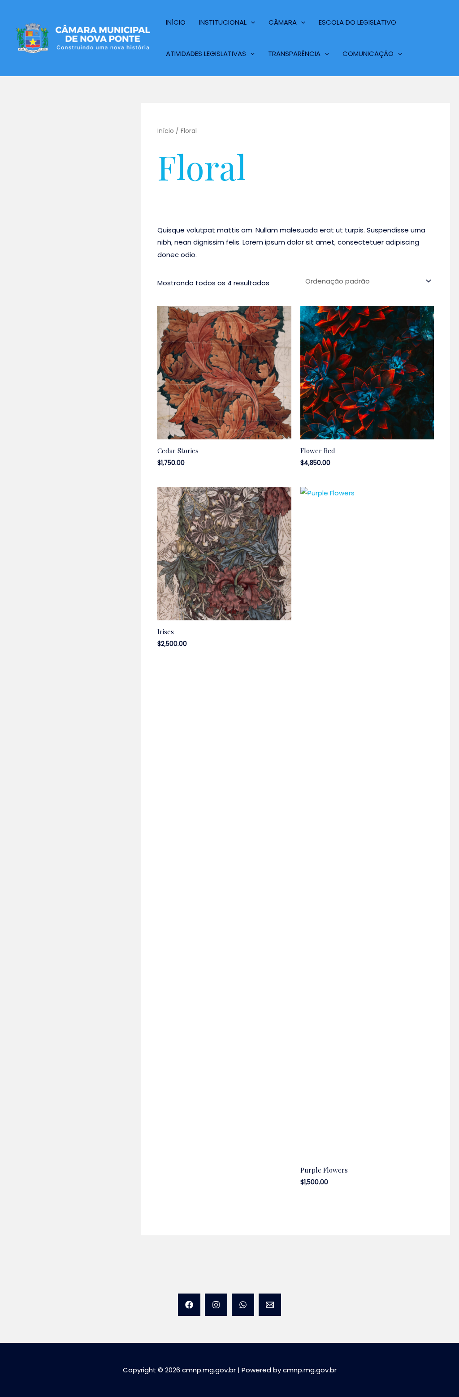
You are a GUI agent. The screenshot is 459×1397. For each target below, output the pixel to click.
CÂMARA (282, 22)
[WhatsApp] (243, 1305)
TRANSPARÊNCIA (294, 53)
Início (165, 131)
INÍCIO (176, 22)
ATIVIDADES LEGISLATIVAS (206, 53)
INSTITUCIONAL (223, 22)
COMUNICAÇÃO (368, 53)
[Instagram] (216, 1305)
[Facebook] (189, 1305)
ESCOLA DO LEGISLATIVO (357, 22)
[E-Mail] (270, 1305)
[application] (251, 22)
